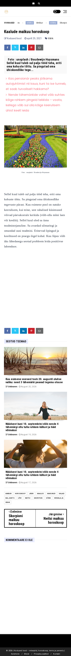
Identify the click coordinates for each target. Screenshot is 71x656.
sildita (28, 23)
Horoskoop (20, 493)
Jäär (31, 493)
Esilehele (15, 654)
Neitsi (27, 498)
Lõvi (20, 498)
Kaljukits (10, 498)
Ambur (37, 22)
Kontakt (56, 654)
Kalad (61, 493)
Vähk (50, 38)
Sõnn (48, 498)
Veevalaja (58, 498)
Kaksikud (51, 493)
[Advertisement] (35, 287)
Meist (26, 654)
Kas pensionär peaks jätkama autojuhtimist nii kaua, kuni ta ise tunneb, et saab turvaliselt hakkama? (36, 84)
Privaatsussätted (41, 654)
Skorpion (62, 22)
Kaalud (40, 493)
